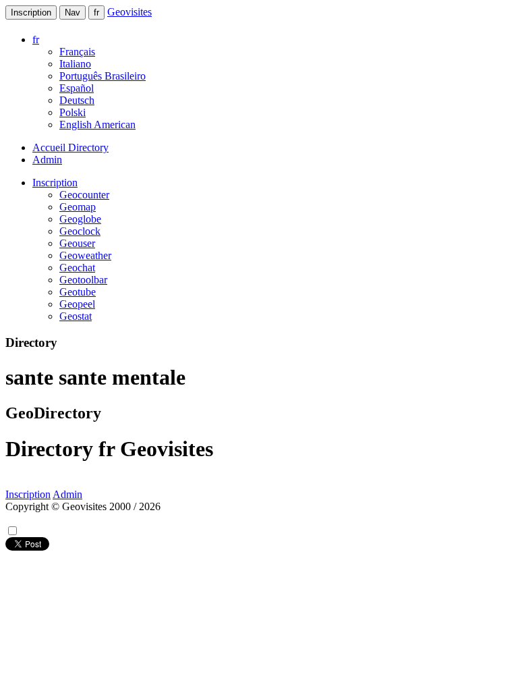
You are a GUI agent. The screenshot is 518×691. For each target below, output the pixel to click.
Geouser (77, 243)
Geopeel (77, 304)
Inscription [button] (55, 182)
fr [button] (35, 39)
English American (97, 124)
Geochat (77, 267)
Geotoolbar (83, 279)
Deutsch (76, 100)
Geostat (75, 316)
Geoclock (79, 231)
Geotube (77, 292)
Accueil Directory (70, 147)
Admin (47, 159)
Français (77, 51)
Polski (72, 112)
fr (96, 12)
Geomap (77, 207)
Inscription (31, 12)
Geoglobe (80, 219)
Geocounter (84, 194)
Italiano (75, 64)
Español (76, 88)
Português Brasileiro (102, 76)
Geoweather (85, 255)
